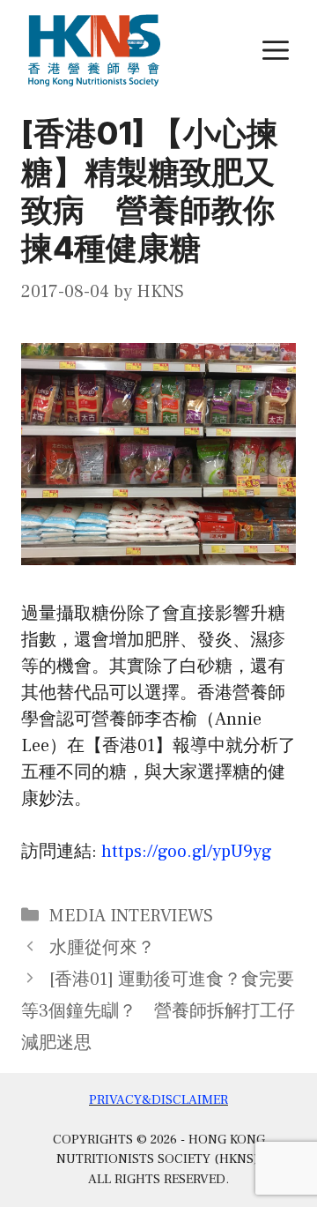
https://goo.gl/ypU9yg (186, 851)
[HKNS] (94, 49)
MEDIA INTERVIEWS (131, 916)
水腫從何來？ (102, 947)
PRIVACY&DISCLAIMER (158, 1100)
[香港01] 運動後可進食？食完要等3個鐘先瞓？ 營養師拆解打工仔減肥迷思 (158, 1011)
